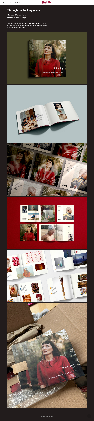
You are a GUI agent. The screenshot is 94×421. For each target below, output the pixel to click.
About (11, 3)
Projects (5, 3)
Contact (17, 3)
